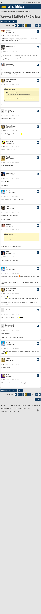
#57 (4, 330)
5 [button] (30, 25)
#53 (4, 257)
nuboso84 (10, 141)
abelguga (9, 64)
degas (8, 31)
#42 (4, 52)
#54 (4, 273)
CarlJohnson (11, 80)
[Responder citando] (38, 31)
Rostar (8, 225)
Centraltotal (9, 325)
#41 (4, 35)
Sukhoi (8, 375)
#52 (4, 229)
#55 (4, 293)
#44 (4, 84)
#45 (4, 115)
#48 (4, 162)
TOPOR (7, 309)
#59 (4, 364)
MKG (8, 190)
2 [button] (23, 25)
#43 (4, 69)
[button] (16, 25)
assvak (10, 92)
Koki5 (8, 157)
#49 (4, 178)
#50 (4, 196)
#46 (4, 131)
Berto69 (8, 110)
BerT (8, 207)
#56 (4, 314)
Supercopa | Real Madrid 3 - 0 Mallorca (20, 16)
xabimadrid (10, 46)
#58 (4, 348)
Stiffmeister (8, 89)
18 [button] (37, 25)
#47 (4, 146)
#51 (4, 212)
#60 (4, 379)
